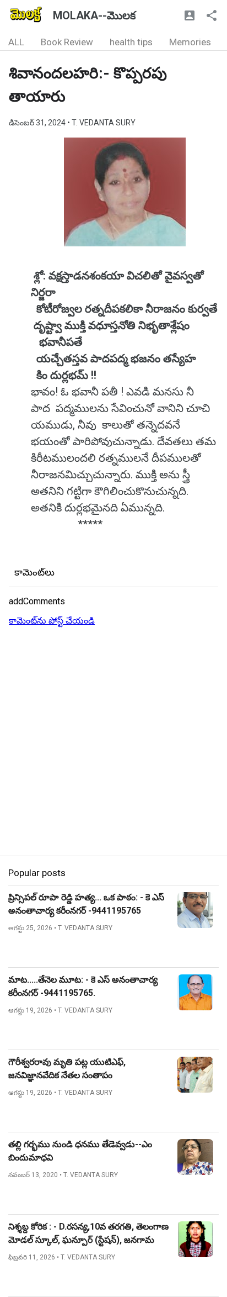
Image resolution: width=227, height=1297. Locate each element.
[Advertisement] (113, 742)
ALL (16, 42)
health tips (131, 42)
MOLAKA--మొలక (94, 15)
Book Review (67, 42)
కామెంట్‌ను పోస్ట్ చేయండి (52, 620)
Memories (190, 42)
